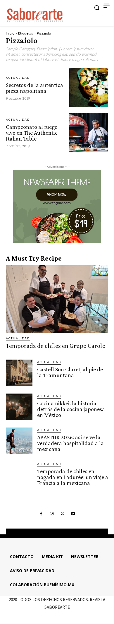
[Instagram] (51, 514)
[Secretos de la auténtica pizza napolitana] (88, 87)
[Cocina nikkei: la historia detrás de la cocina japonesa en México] (19, 407)
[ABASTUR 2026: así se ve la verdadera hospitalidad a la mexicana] (19, 441)
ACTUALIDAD (18, 77)
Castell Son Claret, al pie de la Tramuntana (70, 372)
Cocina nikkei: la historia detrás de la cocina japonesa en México (71, 409)
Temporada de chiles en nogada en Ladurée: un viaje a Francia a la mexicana (72, 477)
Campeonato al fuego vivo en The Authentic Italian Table (32, 133)
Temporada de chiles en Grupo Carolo (56, 345)
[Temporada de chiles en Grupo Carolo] (57, 299)
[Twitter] (62, 514)
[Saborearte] (35, 14)
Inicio (10, 33)
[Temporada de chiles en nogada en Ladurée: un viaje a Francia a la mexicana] (19, 474)
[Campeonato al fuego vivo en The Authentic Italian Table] (88, 132)
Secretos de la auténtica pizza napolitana (34, 88)
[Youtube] (73, 514)
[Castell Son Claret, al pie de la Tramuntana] (19, 373)
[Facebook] (41, 514)
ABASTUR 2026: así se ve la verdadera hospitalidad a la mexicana (70, 443)
